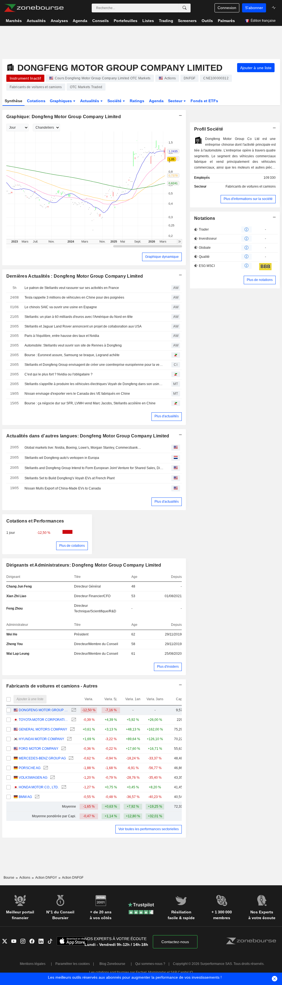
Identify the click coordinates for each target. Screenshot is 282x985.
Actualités (90, 101)
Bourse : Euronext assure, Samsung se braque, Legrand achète (72, 355)
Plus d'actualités (166, 416)
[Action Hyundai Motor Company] (69, 739)
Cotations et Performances (35, 521)
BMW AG (25, 797)
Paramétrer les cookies (72, 964)
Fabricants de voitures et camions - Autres (52, 686)
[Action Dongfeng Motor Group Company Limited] (73, 710)
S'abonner (254, 8)
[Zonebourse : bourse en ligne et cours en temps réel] (34, 8)
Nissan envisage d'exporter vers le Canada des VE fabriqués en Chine (77, 394)
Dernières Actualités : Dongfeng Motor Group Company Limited (74, 276)
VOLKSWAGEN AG (33, 778)
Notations (204, 218)
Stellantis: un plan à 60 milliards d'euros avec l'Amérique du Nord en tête (79, 317)
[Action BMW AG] (36, 797)
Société (115, 101)
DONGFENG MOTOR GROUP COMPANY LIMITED (44, 710)
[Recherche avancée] (184, 8)
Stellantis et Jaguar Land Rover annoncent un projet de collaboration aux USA (83, 326)
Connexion (227, 8)
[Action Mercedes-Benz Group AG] (70, 758)
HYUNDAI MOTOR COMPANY (41, 739)
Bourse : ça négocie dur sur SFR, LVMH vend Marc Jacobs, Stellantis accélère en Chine (90, 403)
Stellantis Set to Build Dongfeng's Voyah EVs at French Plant (70, 478)
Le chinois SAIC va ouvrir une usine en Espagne (61, 307)
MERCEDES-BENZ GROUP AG (42, 758)
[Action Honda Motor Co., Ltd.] (63, 787)
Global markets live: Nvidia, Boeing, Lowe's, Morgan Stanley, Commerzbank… (83, 448)
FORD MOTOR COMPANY (38, 749)
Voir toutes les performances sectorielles (148, 829)
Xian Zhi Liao (16, 596)
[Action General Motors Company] (72, 729)
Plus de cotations (72, 546)
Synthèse (13, 101)
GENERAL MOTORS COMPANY (43, 729)
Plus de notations (260, 280)
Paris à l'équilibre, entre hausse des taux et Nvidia (62, 336)
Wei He (11, 634)
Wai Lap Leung (17, 654)
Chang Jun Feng (19, 586)
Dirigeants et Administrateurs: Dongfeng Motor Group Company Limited (83, 565)
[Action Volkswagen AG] (52, 778)
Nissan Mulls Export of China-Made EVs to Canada (63, 488)
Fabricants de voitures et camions (251, 186)
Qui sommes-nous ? (150, 964)
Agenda (156, 101)
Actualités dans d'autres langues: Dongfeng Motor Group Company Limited (87, 436)
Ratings (137, 101)
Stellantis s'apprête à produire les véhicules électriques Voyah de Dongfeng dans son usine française (94, 384)
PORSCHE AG (29, 768)
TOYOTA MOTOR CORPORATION (44, 720)
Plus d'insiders (168, 667)
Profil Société (208, 129)
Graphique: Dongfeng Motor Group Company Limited (63, 116)
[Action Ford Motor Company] (63, 749)
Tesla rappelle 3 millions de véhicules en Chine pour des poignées (74, 297)
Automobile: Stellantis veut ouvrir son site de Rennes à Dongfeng (73, 345)
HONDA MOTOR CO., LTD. (39, 787)
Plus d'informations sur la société (248, 199)
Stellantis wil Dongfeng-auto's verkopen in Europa (62, 458)
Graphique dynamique (162, 257)
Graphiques (61, 101)
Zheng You (14, 644)
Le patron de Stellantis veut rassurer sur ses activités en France (72, 288)
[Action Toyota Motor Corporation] (73, 720)
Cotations (36, 101)
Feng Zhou (14, 608)
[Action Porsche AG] (45, 768)
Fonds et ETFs (204, 101)
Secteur (175, 101)
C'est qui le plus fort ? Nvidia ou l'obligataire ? (59, 374)
